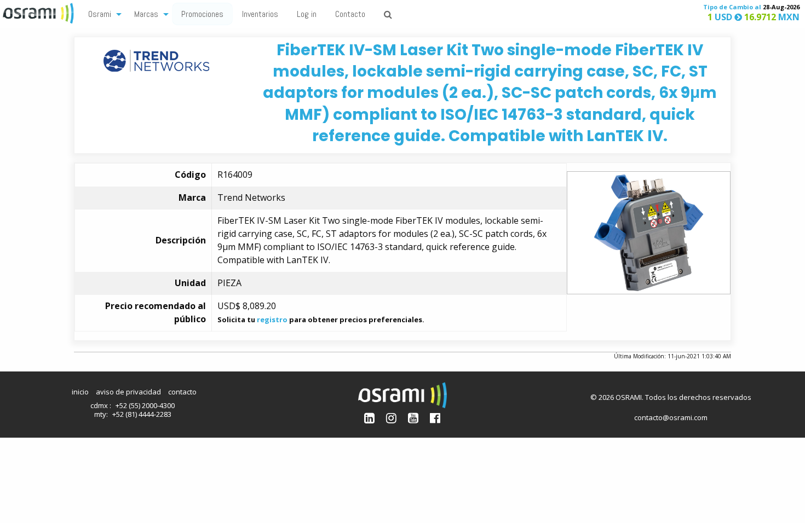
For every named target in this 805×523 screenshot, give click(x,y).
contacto (182, 392)
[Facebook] (435, 418)
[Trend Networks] (156, 60)
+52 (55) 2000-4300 (145, 405)
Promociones (202, 14)
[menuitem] (102, 13)
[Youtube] (413, 418)
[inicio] (39, 12)
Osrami (99, 14)
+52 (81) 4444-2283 (141, 414)
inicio (80, 392)
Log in (307, 14)
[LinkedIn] (369, 418)
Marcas (146, 14)
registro (272, 319)
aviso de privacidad (128, 392)
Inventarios (260, 14)
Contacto (350, 14)
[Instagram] (391, 418)
